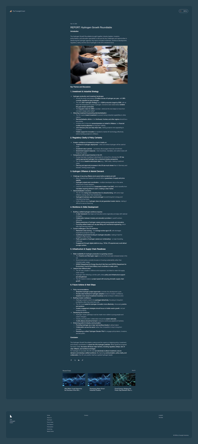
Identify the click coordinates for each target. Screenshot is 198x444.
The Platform (50, 424)
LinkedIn (161, 415)
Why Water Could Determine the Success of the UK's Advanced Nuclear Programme (73, 389)
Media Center (50, 431)
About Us (49, 417)
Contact (86, 415)
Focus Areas (50, 422)
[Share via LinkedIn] (78, 360)
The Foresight (12, 420)
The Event (49, 420)
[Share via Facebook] (71, 360)
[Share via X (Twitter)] (75, 360)
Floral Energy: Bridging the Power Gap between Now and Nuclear (124, 389)
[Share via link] (82, 360)
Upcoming (49, 429)
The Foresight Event (19, 11)
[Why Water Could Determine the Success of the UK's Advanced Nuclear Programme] (74, 379)
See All (133, 370)
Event (11, 422)
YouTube (161, 417)
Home (48, 415)
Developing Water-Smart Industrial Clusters (97, 389)
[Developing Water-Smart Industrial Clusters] (99, 379)
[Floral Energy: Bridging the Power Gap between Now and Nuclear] (124, 379)
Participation (50, 426)
